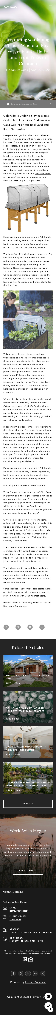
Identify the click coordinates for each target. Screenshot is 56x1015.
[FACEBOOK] (13, 973)
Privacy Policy (40, 996)
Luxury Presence (35, 982)
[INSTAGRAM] (20, 973)
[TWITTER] (42, 973)
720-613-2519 (15, 919)
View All (28, 804)
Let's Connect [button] (28, 871)
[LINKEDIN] (28, 973)
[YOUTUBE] (35, 973)
